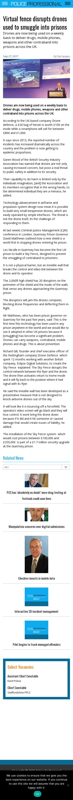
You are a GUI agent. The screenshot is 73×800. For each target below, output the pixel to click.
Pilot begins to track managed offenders (36, 644)
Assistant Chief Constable (23, 676)
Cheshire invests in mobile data (36, 578)
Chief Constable (17, 687)
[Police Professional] (36, 3)
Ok (37, 794)
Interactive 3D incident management (36, 611)
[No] (68, 785)
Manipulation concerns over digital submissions (36, 526)
